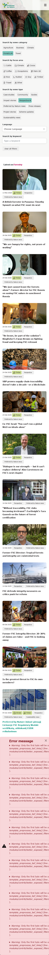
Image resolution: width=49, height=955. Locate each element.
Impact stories (10, 100)
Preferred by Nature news (14, 106)
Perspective (24, 100)
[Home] (10, 5)
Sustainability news (12, 117)
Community (23, 95)
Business (20, 48)
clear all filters (11, 149)
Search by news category (15, 42)
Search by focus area (13, 60)
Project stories (10, 112)
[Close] (46, 740)
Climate (30, 48)
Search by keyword (12, 136)
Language (7, 124)
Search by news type (13, 89)
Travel (18, 53)
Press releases (35, 106)
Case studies (9, 95)
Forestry (7, 53)
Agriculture (8, 48)
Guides (34, 95)
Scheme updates (26, 112)
